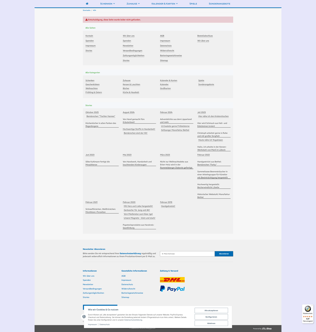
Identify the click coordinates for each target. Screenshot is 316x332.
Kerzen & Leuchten (131, 84)
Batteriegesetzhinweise (171, 55)
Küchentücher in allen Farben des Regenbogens (101, 124)
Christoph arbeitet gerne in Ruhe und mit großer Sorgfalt (212, 134)
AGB (162, 35)
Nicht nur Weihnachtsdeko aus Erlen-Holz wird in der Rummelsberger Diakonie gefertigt (176, 164)
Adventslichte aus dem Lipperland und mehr (176, 120)
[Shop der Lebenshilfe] (87, 3)
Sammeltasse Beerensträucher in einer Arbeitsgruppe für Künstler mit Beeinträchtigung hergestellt (212, 174)
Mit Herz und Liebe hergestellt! (138, 206)
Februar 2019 (166, 202)
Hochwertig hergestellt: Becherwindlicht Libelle (208, 186)
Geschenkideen (92, 84)
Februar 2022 (203, 154)
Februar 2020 (129, 202)
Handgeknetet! (168, 206)
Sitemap (164, 60)
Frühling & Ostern (94, 92)
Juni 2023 (90, 154)
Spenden (90, 40)
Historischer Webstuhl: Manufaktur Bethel (213, 195)
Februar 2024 (166, 112)
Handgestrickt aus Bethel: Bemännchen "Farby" (209, 163)
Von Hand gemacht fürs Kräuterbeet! (133, 120)
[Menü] (312, 305)
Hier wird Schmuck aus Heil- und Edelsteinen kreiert (212, 124)
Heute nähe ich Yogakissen (210, 140)
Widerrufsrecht (167, 50)
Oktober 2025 (92, 112)
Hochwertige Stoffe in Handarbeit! (139, 129)
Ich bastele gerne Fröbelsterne (175, 126)
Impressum (92, 324)
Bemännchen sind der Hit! (135, 133)
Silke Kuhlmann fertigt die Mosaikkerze (98, 163)
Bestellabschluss (205, 35)
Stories (89, 50)
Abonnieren (224, 254)
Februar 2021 (92, 202)
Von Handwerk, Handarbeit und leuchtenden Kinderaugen (137, 163)
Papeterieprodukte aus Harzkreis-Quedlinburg (138, 226)
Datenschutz (104, 324)
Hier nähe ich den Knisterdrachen (213, 116)
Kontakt (89, 35)
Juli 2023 (201, 112)
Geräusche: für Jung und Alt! (137, 210)
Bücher (126, 88)
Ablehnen (211, 323)
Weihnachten (92, 88)
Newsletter (128, 45)
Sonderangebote (206, 84)
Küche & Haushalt (131, 92)
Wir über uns (128, 35)
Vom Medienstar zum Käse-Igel (138, 214)
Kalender (164, 84)
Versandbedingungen (132, 50)
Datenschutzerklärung (133, 320)
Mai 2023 (127, 154)
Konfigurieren (211, 317)
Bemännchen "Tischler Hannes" (101, 116)
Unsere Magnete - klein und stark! (139, 218)
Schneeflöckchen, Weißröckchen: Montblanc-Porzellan (101, 210)
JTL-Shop (267, 328)
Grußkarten (165, 88)
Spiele (201, 80)
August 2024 (129, 112)
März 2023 (165, 154)
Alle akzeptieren (211, 310)
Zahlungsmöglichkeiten (133, 55)
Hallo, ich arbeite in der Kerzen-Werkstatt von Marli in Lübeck (212, 148)
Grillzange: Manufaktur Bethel (175, 130)
